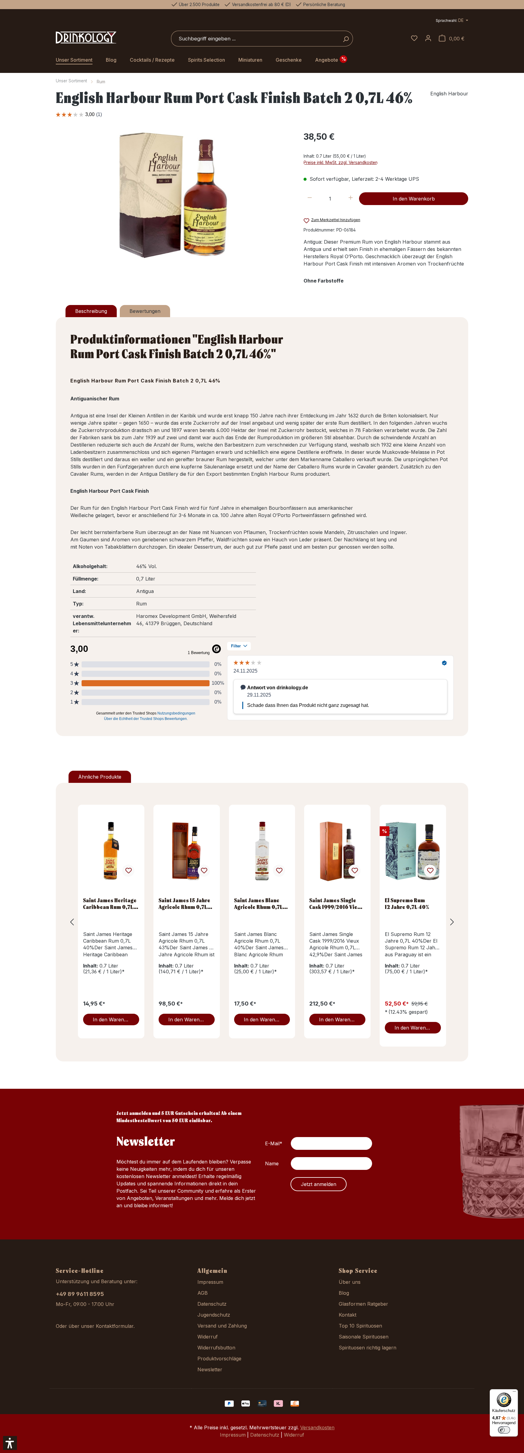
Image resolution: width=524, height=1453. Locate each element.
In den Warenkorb (414, 199)
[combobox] (255, 38)
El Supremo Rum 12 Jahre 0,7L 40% (407, 903)
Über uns (350, 1282)
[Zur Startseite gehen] (86, 38)
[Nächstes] (452, 922)
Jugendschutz (213, 1315)
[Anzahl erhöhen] (350, 198)
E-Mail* (273, 1143)
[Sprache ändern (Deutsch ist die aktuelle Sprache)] (452, 21)
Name (272, 1163)
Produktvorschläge (219, 1358)
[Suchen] (346, 38)
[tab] (91, 311)
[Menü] (514, 1392)
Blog (344, 1293)
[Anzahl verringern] (310, 198)
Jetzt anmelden (318, 1184)
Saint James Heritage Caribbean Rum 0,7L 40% (110, 903)
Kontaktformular (114, 1326)
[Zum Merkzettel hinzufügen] (128, 871)
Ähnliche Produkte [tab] (99, 777)
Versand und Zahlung (222, 1326)
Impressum (210, 1282)
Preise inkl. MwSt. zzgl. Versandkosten (341, 162)
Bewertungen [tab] (144, 311)
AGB (202, 1293)
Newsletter (209, 1369)
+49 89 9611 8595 (80, 1294)
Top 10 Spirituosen (360, 1326)
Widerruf (207, 1337)
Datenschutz (212, 1304)
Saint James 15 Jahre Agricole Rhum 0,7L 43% (184, 903)
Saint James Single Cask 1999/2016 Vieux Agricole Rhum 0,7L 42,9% (336, 903)
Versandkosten (317, 1427)
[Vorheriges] (71, 922)
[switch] (504, 1430)
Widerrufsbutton (216, 1348)
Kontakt (347, 1315)
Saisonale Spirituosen (363, 1337)
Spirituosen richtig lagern (367, 1348)
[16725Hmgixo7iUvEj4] (173, 195)
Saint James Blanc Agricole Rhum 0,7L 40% (258, 903)
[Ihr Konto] (428, 38)
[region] (173, 195)
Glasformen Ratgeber (363, 1304)
